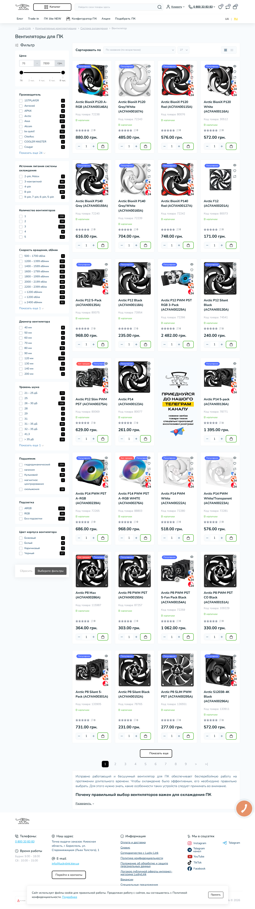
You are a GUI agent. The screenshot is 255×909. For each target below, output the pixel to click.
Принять (216, 894)
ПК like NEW (52, 19)
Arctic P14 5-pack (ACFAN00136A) (216, 401)
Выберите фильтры (50, 571)
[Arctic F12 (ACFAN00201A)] (220, 179)
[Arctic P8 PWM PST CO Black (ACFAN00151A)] (220, 571)
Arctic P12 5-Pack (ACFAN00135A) (88, 302)
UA (227, 19)
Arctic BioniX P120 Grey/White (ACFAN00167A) (131, 107)
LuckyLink (24, 28)
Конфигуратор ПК (84, 19)
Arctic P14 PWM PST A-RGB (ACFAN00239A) (91, 498)
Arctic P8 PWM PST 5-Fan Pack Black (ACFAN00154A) (175, 597)
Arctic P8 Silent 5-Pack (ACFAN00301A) (92, 694)
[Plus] (93, 146)
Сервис (125, 848)
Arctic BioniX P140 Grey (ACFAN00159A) (92, 203)
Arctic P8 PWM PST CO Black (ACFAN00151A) (218, 597)
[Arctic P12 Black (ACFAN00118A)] (134, 278)
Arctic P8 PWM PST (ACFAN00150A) (132, 595)
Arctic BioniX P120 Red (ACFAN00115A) (177, 104)
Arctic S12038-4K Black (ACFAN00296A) (216, 697)
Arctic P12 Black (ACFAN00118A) (130, 302)
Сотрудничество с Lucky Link (139, 853)
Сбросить (26, 571)
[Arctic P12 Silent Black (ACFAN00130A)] (220, 278)
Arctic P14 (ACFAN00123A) (130, 401)
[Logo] (22, 7)
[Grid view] (226, 50)
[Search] (160, 7)
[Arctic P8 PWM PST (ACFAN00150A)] (134, 571)
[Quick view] (106, 66)
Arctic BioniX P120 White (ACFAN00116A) (217, 107)
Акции (106, 19)
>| (206, 764)
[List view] (232, 50)
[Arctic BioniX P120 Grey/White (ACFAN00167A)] (134, 80)
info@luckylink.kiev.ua (65, 863)
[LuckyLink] (70, 821)
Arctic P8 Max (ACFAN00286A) (88, 595)
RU (236, 19)
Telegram (234, 843)
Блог (20, 19)
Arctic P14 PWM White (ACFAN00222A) (173, 498)
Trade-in (33, 19)
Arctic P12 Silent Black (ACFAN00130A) (216, 305)
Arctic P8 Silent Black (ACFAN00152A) (134, 694)
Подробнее (69, 897)
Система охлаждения (94, 28)
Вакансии (127, 879)
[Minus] (79, 146)
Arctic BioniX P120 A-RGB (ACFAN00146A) (92, 104)
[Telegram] (177, 402)
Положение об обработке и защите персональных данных (144, 864)
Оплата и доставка (133, 842)
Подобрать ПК (125, 19)
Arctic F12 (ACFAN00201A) (216, 203)
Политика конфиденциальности (142, 858)
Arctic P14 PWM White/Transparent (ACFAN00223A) (218, 498)
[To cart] (102, 146)
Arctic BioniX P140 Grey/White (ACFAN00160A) (131, 206)
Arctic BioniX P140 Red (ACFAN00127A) (177, 203)
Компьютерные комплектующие (55, 28)
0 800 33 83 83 (24, 841)
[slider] (21, 72)
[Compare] (106, 77)
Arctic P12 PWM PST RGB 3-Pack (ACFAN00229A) (176, 305)
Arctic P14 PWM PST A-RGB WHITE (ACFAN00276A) (133, 498)
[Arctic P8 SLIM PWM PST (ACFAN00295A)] (177, 670)
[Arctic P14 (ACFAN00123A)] (134, 377)
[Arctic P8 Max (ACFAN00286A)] (92, 571)
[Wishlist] (106, 71)
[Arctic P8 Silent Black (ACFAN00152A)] (134, 670)
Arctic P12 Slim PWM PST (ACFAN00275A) (91, 401)
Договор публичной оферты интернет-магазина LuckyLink (146, 872)
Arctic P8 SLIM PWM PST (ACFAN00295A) (177, 694)
